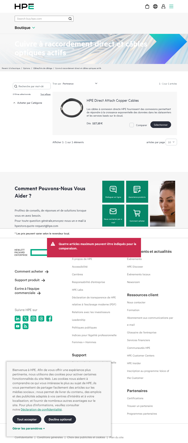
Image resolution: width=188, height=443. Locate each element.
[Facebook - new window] (49, 318)
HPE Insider (134, 363)
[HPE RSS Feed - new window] (25, 326)
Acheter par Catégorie (29, 102)
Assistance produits (137, 196)
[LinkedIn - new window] (18, 318)
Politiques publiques (84, 327)
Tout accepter (27, 419)
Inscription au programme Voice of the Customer (148, 374)
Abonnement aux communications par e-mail (150, 321)
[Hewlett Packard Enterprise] (24, 6)
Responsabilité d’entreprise (88, 282)
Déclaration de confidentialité (41, 409)
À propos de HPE (82, 259)
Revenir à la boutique (11, 68)
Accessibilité (80, 266)
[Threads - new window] (41, 318)
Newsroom (133, 282)
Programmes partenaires (142, 413)
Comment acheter (137, 220)
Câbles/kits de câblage (42, 68)
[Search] (70, 19)
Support (79, 355)
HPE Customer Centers (140, 355)
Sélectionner (161, 124)
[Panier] (147, 6)
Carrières (77, 274)
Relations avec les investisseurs (91, 312)
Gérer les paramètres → (28, 428)
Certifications (135, 398)
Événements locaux (138, 274)
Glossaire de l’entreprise (141, 332)
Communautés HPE (138, 348)
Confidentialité (24, 437)
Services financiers (138, 340)
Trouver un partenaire (140, 406)
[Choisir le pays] (155, 6)
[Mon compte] (163, 6)
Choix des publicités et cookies (86, 437)
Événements (134, 259)
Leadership (78, 319)
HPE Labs (77, 289)
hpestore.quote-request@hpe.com (36, 226)
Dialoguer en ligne (113, 196)
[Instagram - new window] (33, 318)
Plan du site (116, 437)
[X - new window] (25, 318)
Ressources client (142, 295)
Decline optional (60, 419)
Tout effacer (45, 94)
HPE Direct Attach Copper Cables (113, 100)
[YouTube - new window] (18, 326)
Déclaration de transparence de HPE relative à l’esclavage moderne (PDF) (94, 301)
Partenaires (137, 390)
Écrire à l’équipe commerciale (27, 290)
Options (26, 68)
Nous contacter (136, 302)
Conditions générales (50, 437)
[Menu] (171, 6)
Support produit (27, 280)
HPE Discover (135, 266)
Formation (133, 310)
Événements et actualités (149, 251)
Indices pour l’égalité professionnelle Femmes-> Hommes (94, 339)
